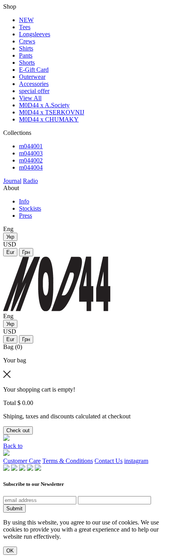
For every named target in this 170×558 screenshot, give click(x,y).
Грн (26, 252)
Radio (30, 180)
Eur (10, 252)
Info (24, 201)
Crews (27, 41)
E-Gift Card (34, 69)
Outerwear (32, 76)
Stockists (30, 208)
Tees (24, 27)
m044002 (31, 160)
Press (25, 215)
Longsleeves (34, 34)
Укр (10, 237)
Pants (25, 55)
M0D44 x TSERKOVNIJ (51, 112)
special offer (34, 91)
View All (30, 98)
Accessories (34, 83)
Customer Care (22, 460)
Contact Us (108, 460)
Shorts (27, 62)
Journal (12, 180)
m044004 (31, 167)
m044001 (31, 146)
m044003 (31, 153)
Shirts (26, 48)
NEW (26, 20)
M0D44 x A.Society (44, 105)
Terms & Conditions (67, 460)
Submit (14, 508)
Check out (18, 430)
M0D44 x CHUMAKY (49, 119)
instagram (136, 460)
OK (10, 551)
